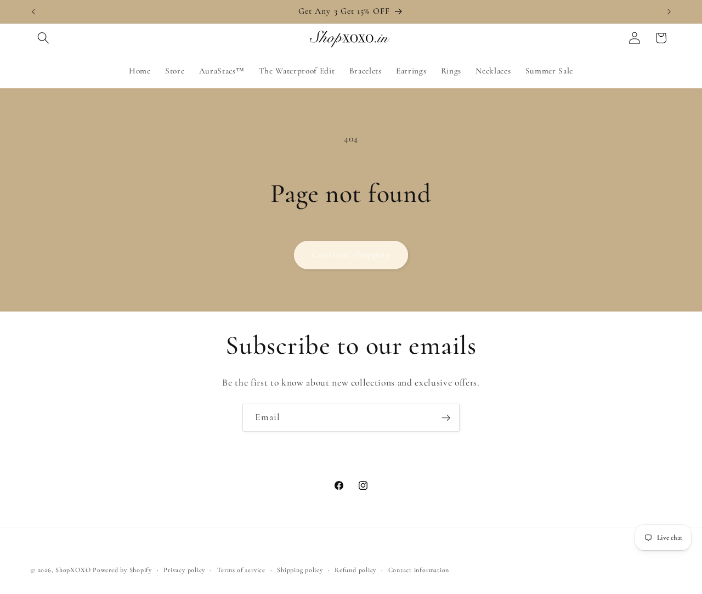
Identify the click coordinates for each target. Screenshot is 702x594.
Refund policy (355, 570)
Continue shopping (351, 254)
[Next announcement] (669, 11)
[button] (43, 38)
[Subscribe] (446, 418)
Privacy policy (184, 570)
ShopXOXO (72, 570)
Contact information (419, 570)
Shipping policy (300, 570)
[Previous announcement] (33, 11)
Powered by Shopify (122, 570)
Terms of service (241, 570)
